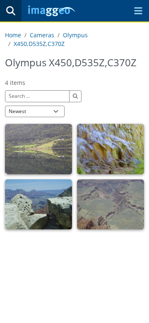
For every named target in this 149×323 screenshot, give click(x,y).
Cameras (42, 35)
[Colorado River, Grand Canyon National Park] (110, 204)
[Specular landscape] (38, 149)
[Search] (11, 11)
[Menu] (138, 11)
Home (13, 35)
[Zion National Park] (110, 149)
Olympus (75, 35)
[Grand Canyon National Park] (38, 204)
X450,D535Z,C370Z (39, 44)
